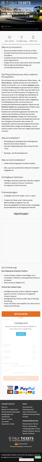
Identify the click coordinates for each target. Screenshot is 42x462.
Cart (39, 13)
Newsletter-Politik (8, 424)
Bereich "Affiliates (29, 433)
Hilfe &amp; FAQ (28, 409)
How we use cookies (26, 459)
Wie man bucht (27, 407)
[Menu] (3, 3)
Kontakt (25, 417)
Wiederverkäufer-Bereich (31, 431)
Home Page (7, 26)
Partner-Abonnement (30, 426)
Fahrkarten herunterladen (31, 414)
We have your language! (20, 16)
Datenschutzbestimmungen (11, 412)
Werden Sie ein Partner (30, 424)
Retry (22, 334)
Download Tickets (31, 13)
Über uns (4, 407)
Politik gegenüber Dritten (31, 429)
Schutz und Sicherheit (30, 412)
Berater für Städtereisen (10, 409)
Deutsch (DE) (20, 13)
